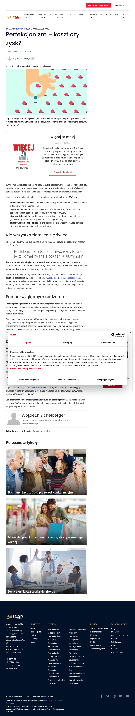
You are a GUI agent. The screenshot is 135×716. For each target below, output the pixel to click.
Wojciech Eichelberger (43, 415)
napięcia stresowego (15, 322)
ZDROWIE (45, 29)
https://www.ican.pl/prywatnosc (25, 369)
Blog (113, 628)
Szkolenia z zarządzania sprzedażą (74, 639)
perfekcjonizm (25, 197)
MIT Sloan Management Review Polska (119, 635)
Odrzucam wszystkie (29, 379)
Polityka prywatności (14, 696)
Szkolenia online (59, 16)
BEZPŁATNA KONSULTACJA (98, 5)
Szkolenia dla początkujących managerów (54, 656)
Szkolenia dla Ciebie (28, 16)
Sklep (72, 15)
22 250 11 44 (14, 662)
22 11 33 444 (14, 659)
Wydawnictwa (96, 15)
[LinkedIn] (120, 696)
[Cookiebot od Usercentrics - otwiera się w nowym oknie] (113, 335)
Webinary (82, 15)
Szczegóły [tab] (67, 342)
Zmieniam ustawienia (66, 379)
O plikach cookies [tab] (107, 342)
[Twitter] (107, 696)
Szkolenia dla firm (45, 16)
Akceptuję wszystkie (106, 379)
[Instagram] (114, 696)
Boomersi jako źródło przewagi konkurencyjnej (41, 492)
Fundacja (34, 638)
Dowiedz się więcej (63, 172)
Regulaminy (95, 638)
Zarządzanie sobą (41, 431)
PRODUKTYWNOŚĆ (32, 29)
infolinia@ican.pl (12, 668)
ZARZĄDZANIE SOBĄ (14, 29)
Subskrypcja (116, 642)
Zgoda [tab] (28, 342)
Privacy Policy (48, 700)
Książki (114, 645)
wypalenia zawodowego (31, 387)
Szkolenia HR (53, 677)
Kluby (32, 642)
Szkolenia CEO (54, 650)
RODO (92, 642)
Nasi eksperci (35, 632)
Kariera (33, 635)
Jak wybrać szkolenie (99, 628)
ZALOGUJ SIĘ (120, 5)
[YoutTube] (127, 696)
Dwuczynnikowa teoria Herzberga (31, 591)
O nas (124, 16)
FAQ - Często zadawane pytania (40, 696)
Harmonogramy (112, 15)
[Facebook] (102, 696)
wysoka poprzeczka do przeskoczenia (63, 278)
